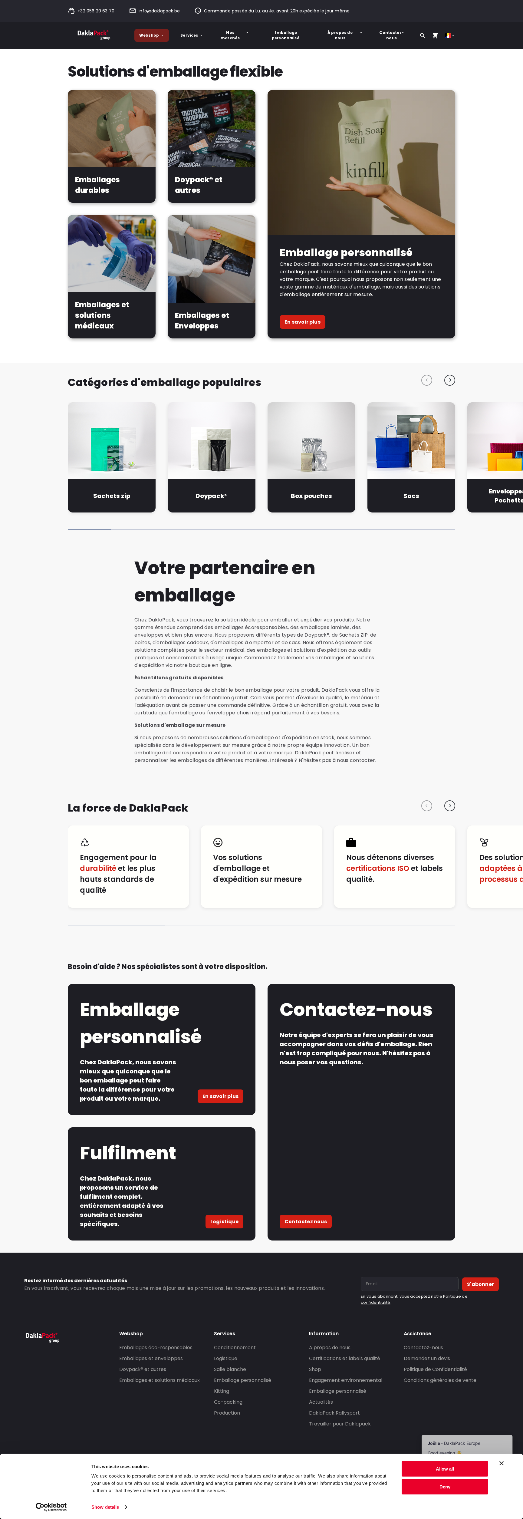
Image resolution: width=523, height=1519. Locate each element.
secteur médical (224, 650)
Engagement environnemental (345, 1380)
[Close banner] (501, 1463)
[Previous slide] (426, 380)
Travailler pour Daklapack (340, 1423)
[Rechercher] (422, 35)
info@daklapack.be (159, 11)
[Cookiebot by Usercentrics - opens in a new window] (51, 1507)
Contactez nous (306, 1221)
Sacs (411, 496)
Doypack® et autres (142, 1369)
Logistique (224, 1221)
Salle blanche (230, 1369)
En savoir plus (303, 321)
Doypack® (211, 496)
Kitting (221, 1391)
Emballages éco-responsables (155, 1347)
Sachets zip (111, 496)
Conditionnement (235, 1347)
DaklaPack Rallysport (334, 1412)
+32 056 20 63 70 (95, 11)
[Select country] (450, 35)
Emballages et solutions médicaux (159, 1380)
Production (227, 1412)
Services (189, 35)
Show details (105, 1507)
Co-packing (228, 1402)
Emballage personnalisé (286, 35)
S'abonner (480, 1284)
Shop (315, 1369)
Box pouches (311, 496)
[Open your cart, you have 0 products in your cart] (435, 35)
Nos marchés (230, 35)
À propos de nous (340, 35)
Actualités (321, 1402)
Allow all (445, 1468)
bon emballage (253, 690)
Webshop (149, 35)
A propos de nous (329, 1347)
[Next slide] (449, 380)
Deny (444, 1486)
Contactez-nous (391, 35)
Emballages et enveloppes (151, 1358)
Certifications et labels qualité (344, 1358)
